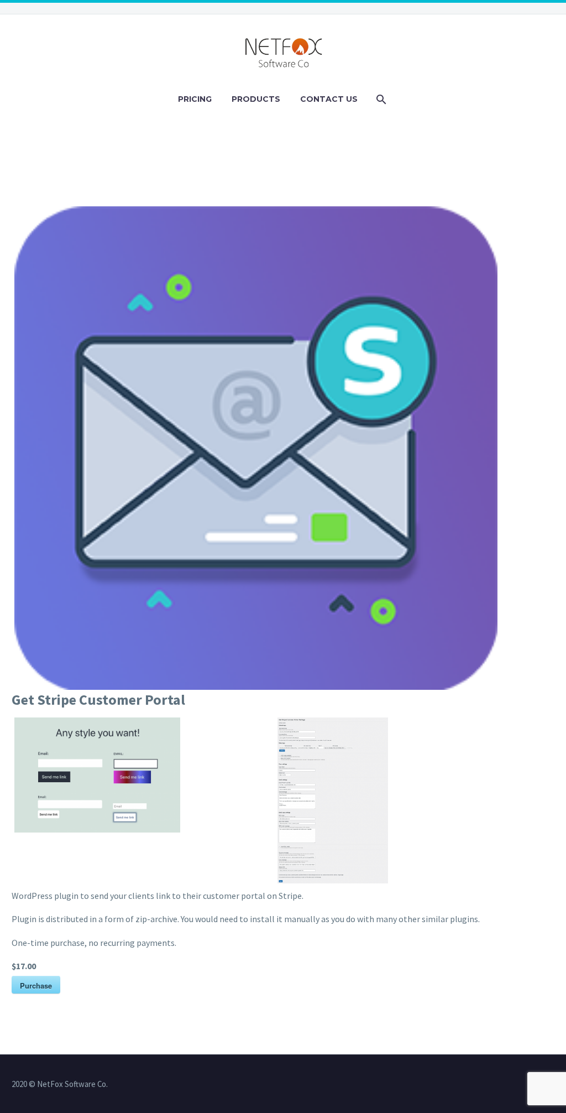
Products (256, 99)
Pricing (195, 99)
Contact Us (329, 99)
